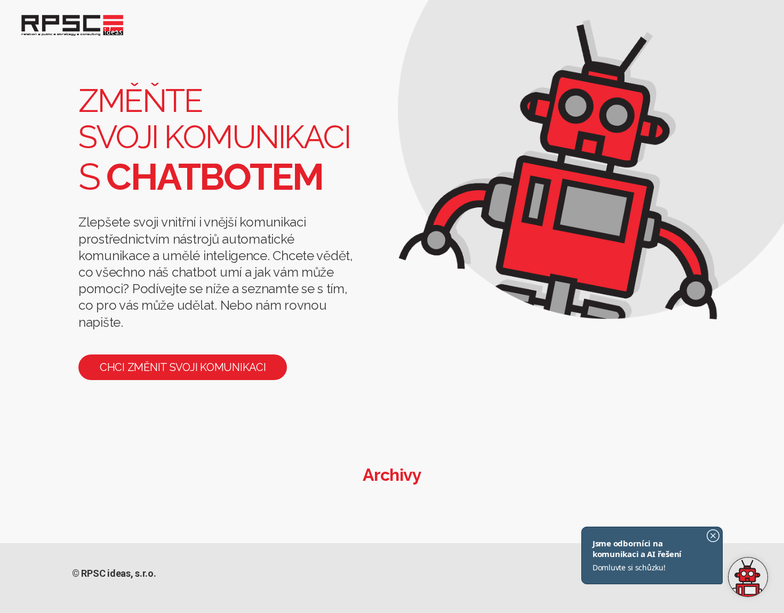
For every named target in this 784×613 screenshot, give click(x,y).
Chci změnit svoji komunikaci (183, 367)
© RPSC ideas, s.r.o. (114, 573)
